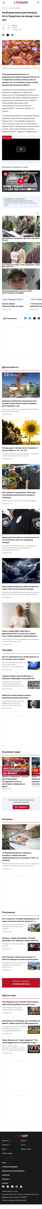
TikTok (6, 205)
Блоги (23, 1145)
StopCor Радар (7, 1153)
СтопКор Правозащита (10, 1167)
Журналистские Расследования (13, 1171)
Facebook (14, 203)
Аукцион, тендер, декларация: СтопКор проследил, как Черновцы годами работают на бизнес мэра (20, 940)
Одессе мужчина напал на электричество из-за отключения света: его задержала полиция (20, 540)
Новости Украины (15, 8)
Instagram (31, 203)
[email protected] (20, 1200)
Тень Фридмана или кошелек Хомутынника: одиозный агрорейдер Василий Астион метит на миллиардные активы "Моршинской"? (20, 1006)
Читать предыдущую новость (12, 299)
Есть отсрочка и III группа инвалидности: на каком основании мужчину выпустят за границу (20, 921)
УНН (11, 82)
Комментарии (12, 318)
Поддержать (22, 807)
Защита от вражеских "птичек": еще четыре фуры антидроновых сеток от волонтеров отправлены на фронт (15, 781)
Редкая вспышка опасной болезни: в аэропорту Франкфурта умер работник (18, 677)
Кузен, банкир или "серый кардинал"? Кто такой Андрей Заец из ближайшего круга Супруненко (20, 1042)
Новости (5, 1145)
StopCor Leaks (9, 995)
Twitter (25, 203)
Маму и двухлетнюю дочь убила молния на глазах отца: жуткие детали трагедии (20, 587)
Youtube (20, 203)
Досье (4, 1149)
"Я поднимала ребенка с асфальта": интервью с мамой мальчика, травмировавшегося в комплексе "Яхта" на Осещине (20, 857)
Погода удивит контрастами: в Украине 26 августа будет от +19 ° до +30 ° (20, 449)
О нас (4, 1163)
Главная (5, 8)
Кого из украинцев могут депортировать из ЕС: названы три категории (20, 658)
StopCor (14, 25)
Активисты (6, 1175)
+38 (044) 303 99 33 (21, 984)
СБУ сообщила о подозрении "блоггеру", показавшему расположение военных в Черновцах (19, 495)
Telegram (7, 203)
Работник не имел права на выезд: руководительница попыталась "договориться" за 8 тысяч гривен (16, 698)
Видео (23, 1140)
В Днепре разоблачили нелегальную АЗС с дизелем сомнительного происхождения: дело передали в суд (19, 403)
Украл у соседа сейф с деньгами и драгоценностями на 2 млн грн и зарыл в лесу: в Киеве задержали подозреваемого (19, 633)
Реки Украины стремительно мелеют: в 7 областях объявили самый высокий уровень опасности (20, 959)
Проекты (5, 1140)
